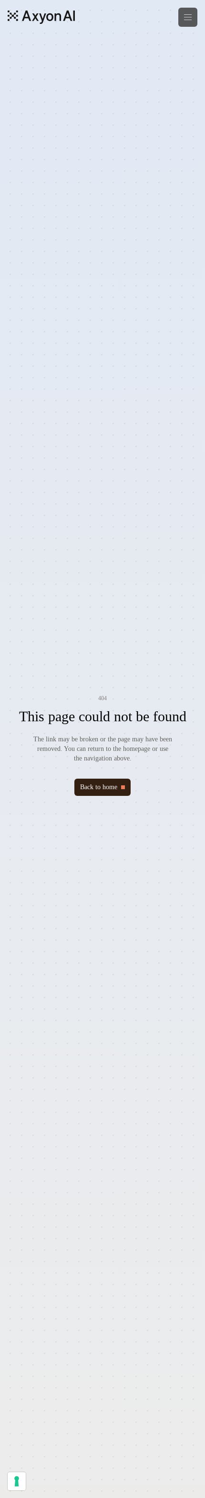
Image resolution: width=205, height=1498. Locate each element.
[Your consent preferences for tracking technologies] (17, 1481)
